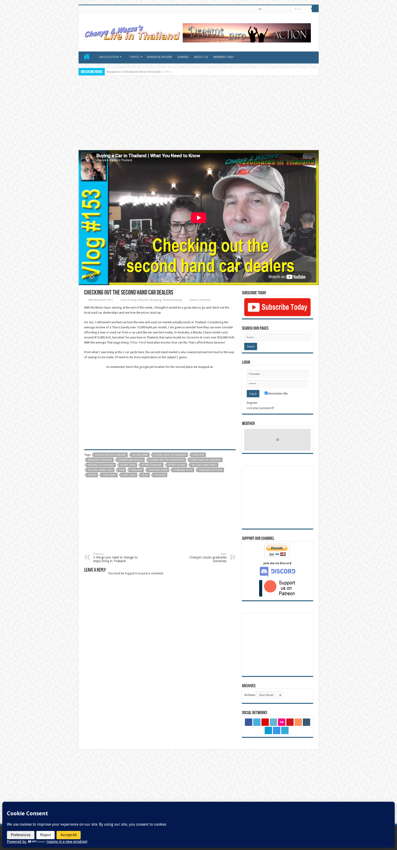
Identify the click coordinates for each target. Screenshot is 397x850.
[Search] (315, 8)
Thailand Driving (171, 299)
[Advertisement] (198, 113)
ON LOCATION (109, 57)
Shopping (155, 299)
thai (121, 470)
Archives (249, 695)
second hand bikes (204, 465)
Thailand (136, 470)
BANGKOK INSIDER (159, 57)
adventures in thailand (110, 454)
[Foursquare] (277, 9)
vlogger (160, 475)
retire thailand (152, 465)
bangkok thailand (100, 459)
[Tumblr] (273, 9)
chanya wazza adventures (166, 459)
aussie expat (140, 454)
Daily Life (143, 299)
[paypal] (286, 9)
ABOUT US (201, 57)
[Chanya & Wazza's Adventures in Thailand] (197, 31)
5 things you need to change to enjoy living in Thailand (115, 557)
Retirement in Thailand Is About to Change (133, 71)
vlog (145, 475)
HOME (87, 56)
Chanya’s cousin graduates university (208, 557)
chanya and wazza (130, 459)
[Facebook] (242, 9)
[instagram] (282, 9)
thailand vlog (183, 470)
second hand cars (100, 470)
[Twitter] (246, 9)
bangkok (198, 454)
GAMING (183, 57)
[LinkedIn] (255, 9)
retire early (128, 465)
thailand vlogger (210, 470)
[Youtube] (264, 9)
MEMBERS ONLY (223, 57)
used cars (129, 475)
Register (252, 402)
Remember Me (278, 393)
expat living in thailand (205, 459)
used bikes (109, 475)
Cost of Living (128, 299)
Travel (92, 475)
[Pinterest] (251, 9)
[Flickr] (260, 9)
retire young (176, 465)
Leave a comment (200, 299)
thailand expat (157, 470)
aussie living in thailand (170, 454)
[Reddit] (268, 9)
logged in (131, 573)
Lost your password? (260, 408)
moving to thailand (101, 465)
